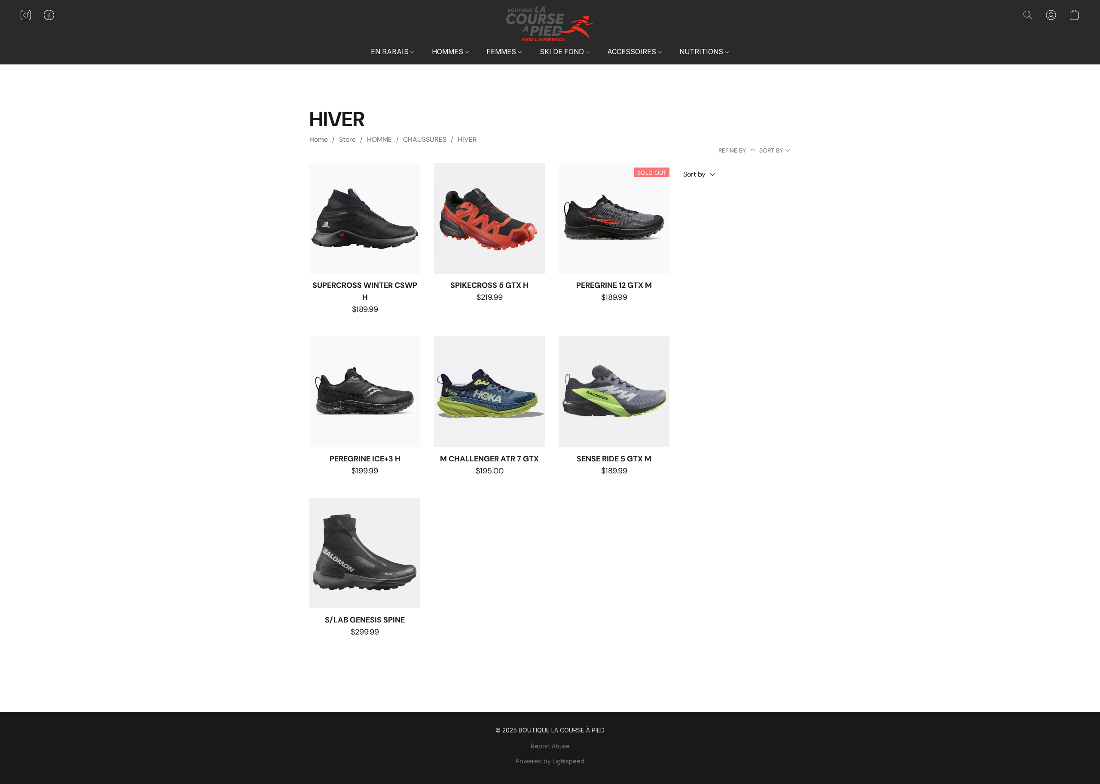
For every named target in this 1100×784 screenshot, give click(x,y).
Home (318, 139)
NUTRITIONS (702, 51)
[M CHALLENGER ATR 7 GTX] (489, 391)
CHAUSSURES (424, 139)
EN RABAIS (390, 51)
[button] (550, 23)
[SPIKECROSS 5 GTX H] (489, 218)
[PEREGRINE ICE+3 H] (364, 391)
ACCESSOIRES (632, 51)
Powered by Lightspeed (550, 761)
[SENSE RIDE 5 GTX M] (614, 391)
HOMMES (448, 51)
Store (347, 139)
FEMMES (502, 51)
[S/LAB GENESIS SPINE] (364, 553)
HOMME (379, 139)
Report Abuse (550, 746)
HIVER (467, 139)
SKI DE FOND (563, 51)
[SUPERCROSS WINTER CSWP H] (364, 218)
